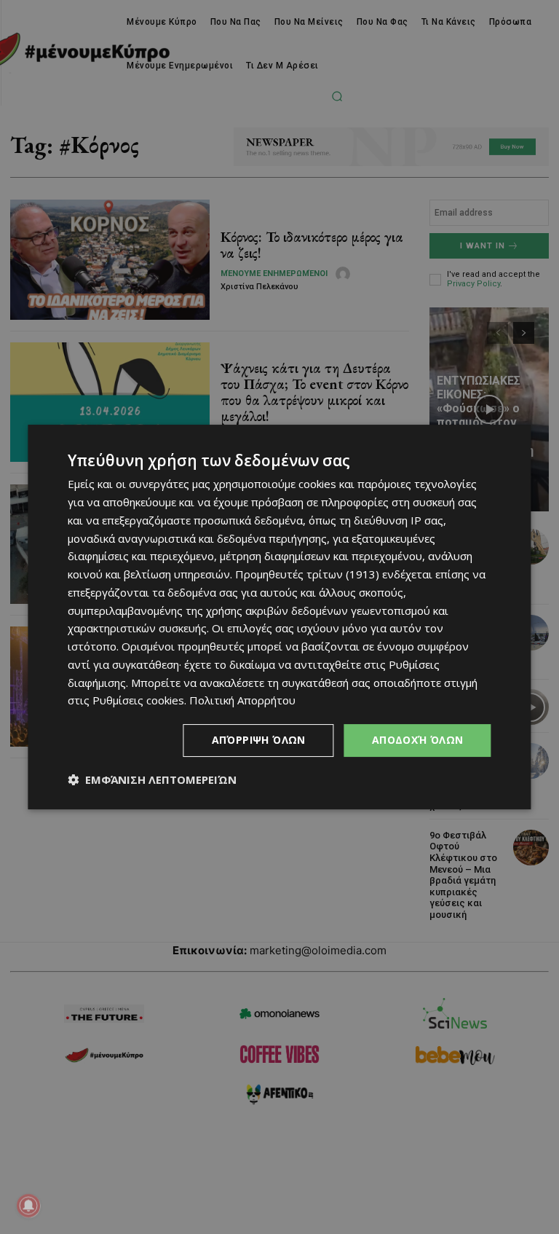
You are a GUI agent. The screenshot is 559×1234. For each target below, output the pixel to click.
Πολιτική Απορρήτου (242, 700)
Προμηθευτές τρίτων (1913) (307, 574)
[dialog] (279, 617)
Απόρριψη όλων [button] (259, 740)
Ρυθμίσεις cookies (138, 700)
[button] (152, 779)
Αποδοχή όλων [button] (418, 740)
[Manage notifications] (28, 1205)
